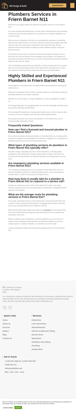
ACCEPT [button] (18, 407)
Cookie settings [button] (8, 407)
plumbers (47, 210)
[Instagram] (5, 307)
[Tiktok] (10, 307)
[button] (72, 5)
